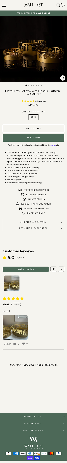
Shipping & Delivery (33, 222)
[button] (28, 101)
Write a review (26, 269)
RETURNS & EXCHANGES (33, 228)
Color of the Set (33, 112)
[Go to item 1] (11, 283)
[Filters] (53, 269)
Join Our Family (32, 430)
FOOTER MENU (32, 423)
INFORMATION (32, 416)
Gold (33, 117)
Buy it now (33, 138)
